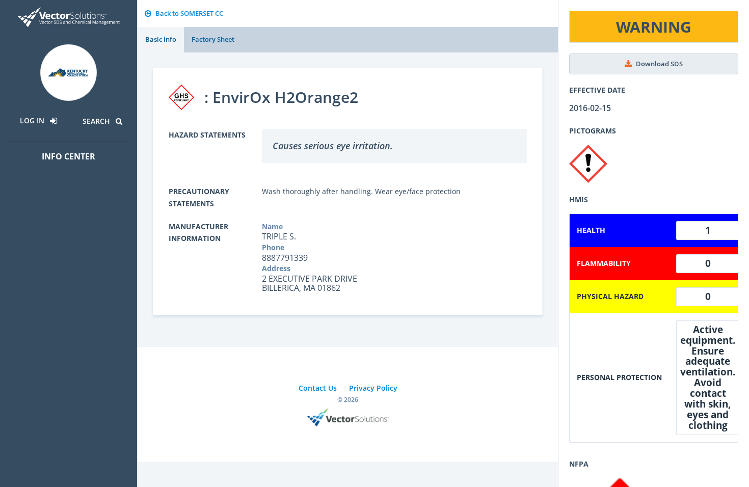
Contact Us (318, 388)
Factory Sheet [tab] (213, 39)
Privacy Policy (373, 388)
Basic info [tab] (160, 39)
